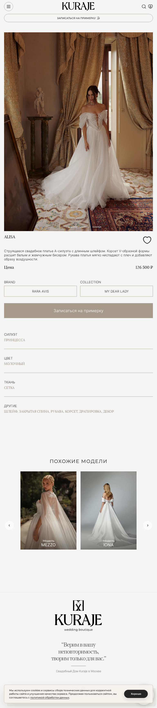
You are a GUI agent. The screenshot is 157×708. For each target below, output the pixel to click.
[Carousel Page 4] (96, 227)
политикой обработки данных (49, 697)
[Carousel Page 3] (84, 227)
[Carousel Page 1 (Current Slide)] (60, 227)
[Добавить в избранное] (147, 240)
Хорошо (136, 693)
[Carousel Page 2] (72, 227)
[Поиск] (143, 6)
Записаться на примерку (78, 310)
